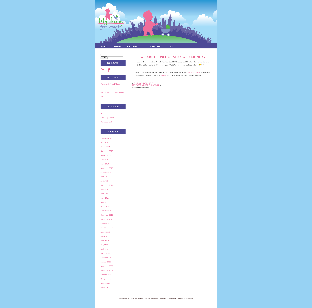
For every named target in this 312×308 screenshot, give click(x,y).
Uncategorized (106, 122)
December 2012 (107, 168)
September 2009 (107, 279)
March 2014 (105, 147)
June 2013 (105, 164)
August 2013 (105, 160)
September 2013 (107, 155)
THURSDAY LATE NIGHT (143, 83)
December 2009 (107, 266)
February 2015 (106, 138)
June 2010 (105, 241)
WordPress (189, 298)
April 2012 (104, 181)
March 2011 (105, 206)
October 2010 (106, 223)
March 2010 (105, 253)
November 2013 (107, 151)
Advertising (155, 46)
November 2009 (107, 270)
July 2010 (104, 236)
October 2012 (106, 172)
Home (104, 46)
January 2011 (106, 211)
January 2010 (106, 262)
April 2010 (104, 249)
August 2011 (105, 189)
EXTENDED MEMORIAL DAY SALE (145, 85)
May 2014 (104, 143)
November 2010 (107, 219)
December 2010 (107, 215)
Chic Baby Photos (194, 72)
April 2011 (104, 202)
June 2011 (105, 198)
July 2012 (104, 177)
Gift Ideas (132, 46)
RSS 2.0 (163, 75)
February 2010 (106, 258)
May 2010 (104, 245)
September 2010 (107, 228)
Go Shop (117, 46)
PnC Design (172, 298)
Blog (102, 113)
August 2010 (105, 232)
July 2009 (104, 287)
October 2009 (106, 275)
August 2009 (105, 283)
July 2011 (104, 194)
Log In (171, 46)
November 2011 (107, 185)
